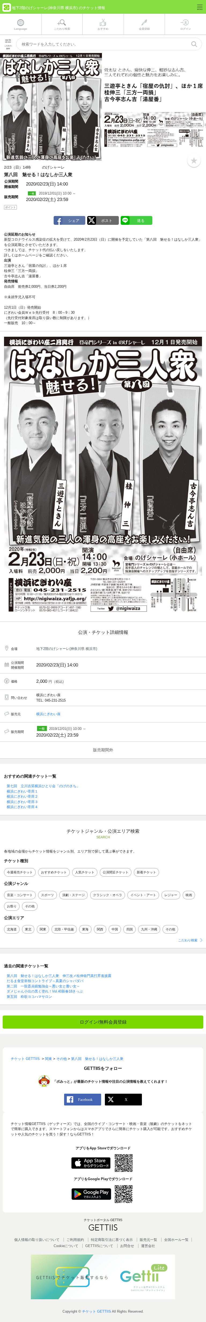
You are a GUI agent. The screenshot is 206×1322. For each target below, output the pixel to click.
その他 (30, 906)
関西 (100, 929)
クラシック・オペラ (107, 895)
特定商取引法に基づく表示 (112, 1240)
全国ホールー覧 (176, 1240)
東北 (28, 929)
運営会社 (148, 1246)
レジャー (170, 895)
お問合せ (127, 1246)
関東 (43, 929)
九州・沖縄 (149, 929)
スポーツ (47, 895)
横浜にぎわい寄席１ (22, 791)
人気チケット (84, 872)
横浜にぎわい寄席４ (22, 807)
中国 (115, 929)
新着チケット (146, 872)
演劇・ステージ (73, 895)
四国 (129, 929)
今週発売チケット (20, 872)
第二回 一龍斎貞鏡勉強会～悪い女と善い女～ (43, 986)
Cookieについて (66, 1246)
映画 (189, 895)
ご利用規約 (75, 1240)
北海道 (12, 929)
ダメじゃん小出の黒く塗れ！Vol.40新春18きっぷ (45, 991)
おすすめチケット (54, 872)
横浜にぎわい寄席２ (22, 796)
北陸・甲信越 (64, 929)
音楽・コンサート (20, 895)
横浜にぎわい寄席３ (22, 802)
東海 (85, 929)
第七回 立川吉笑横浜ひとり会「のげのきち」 (43, 786)
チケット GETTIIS (96, 1311)
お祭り (12, 906)
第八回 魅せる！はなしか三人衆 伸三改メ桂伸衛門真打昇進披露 (59, 976)
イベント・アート (143, 895)
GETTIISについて (99, 1246)
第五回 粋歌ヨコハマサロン (29, 997)
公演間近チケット (115, 872)
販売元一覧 (148, 1240)
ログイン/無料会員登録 (103, 1022)
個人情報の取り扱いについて (37, 1240)
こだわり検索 (187, 940)
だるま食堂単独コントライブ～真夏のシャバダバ (45, 981)
